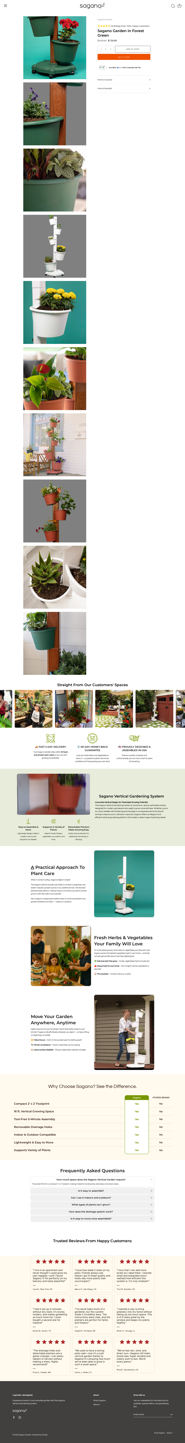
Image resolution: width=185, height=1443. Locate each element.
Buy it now (124, 57)
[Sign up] (171, 1414)
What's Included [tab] (105, 80)
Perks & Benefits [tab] (105, 88)
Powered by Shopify (40, 1435)
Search (96, 1404)
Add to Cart (132, 49)
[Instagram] (19, 1417)
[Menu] (5, 5)
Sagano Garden (105, 19)
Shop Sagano (99, 1400)
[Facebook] (14, 1417)
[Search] (173, 6)
